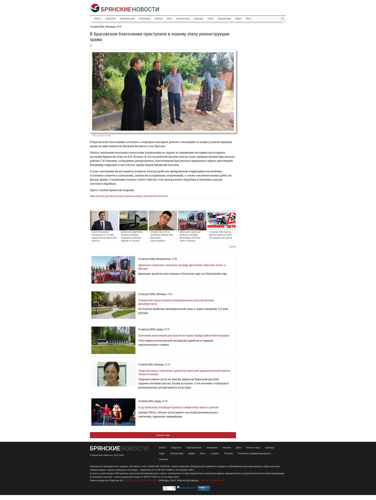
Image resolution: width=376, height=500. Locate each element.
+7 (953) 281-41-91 (133, 480)
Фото (248, 18)
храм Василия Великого (156, 195)
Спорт (210, 18)
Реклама (228, 453)
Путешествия (224, 18)
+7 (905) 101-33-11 (150, 480)
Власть (97, 18)
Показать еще (163, 434)
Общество (110, 18)
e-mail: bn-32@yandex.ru (211, 480)
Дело (169, 18)
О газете (215, 453)
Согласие (163, 459)
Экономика (144, 18)
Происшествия (127, 18)
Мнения (159, 18)
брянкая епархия (134, 195)
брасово (100, 195)
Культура (198, 18)
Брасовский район (114, 195)
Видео (238, 18)
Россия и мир (183, 18)
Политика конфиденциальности (254, 453)
